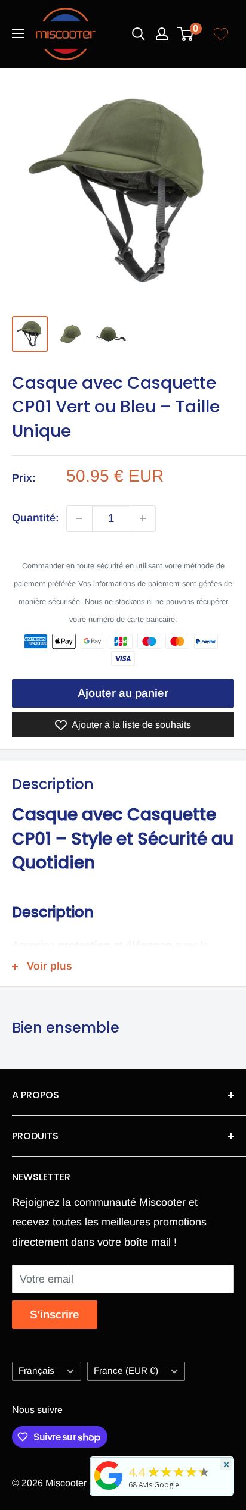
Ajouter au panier (123, 693)
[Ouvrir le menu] (18, 33)
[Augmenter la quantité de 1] (142, 518)
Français (36, 1370)
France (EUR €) (126, 1370)
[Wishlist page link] (221, 34)
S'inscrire (54, 1314)
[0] (186, 34)
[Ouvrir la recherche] (138, 33)
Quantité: (35, 518)
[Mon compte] (162, 33)
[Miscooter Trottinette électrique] (108, 1489)
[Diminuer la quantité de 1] (79, 518)
